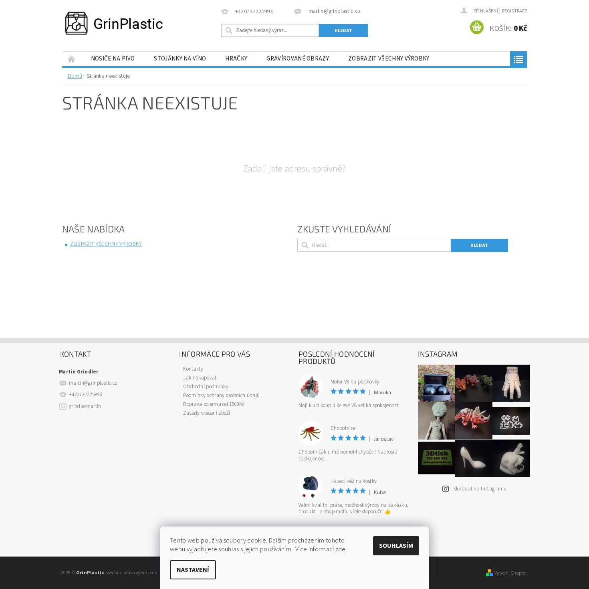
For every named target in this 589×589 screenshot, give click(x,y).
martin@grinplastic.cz (93, 383)
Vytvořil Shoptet (510, 573)
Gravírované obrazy (297, 58)
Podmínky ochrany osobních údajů (221, 395)
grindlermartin (85, 406)
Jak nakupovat (199, 377)
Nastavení (193, 569)
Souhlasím (396, 545)
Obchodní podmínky (205, 386)
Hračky (236, 58)
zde (340, 549)
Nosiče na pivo (113, 58)
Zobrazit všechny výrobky (389, 58)
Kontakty (193, 369)
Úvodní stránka (71, 59)
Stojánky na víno (180, 58)
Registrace (514, 11)
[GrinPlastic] (114, 23)
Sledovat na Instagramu (480, 488)
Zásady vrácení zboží (206, 413)
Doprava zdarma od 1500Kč (213, 404)
